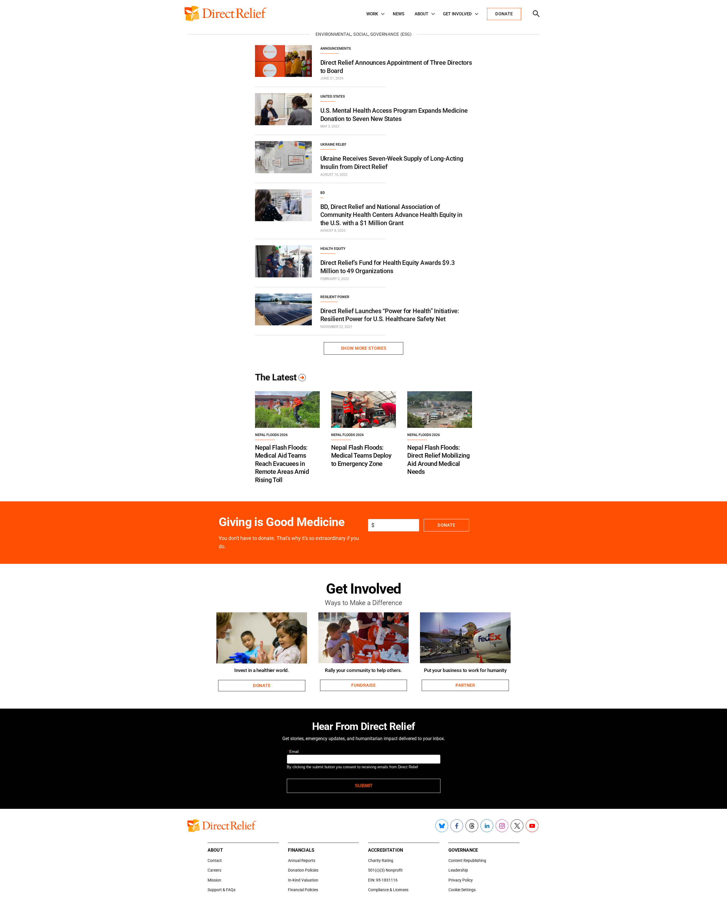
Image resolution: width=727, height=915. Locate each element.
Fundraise (363, 685)
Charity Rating (380, 860)
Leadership (458, 870)
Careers (214, 870)
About (421, 13)
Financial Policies (303, 889)
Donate (446, 525)
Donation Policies (303, 870)
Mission (214, 880)
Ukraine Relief (333, 144)
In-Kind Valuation (303, 880)
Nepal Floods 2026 (271, 435)
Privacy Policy (460, 880)
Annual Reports (301, 860)
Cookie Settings (462, 889)
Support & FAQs (221, 889)
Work (372, 13)
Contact (215, 860)
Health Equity (332, 249)
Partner (465, 685)
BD (322, 193)
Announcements (335, 49)
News (398, 13)
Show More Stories (363, 348)
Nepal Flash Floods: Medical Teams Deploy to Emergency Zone (361, 455)
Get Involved (457, 13)
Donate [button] (504, 13)
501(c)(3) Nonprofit (385, 870)
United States (332, 97)
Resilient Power (334, 297)
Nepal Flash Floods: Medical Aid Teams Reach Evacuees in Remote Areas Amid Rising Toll (282, 463)
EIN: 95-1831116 (383, 880)
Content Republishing (467, 860)
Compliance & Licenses (388, 889)
